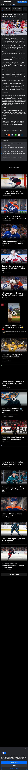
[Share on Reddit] (9, 135)
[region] (14, 758)
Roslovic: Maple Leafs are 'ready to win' (12, 515)
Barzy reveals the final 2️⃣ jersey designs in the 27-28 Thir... (12, 411)
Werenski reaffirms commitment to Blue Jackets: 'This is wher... (13, 566)
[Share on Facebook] (12, 135)
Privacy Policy (13, 759)
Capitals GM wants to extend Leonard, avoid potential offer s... (13, 268)
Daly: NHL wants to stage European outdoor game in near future (14, 154)
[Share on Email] (19, 135)
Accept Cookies (14, 762)
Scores (8, 4)
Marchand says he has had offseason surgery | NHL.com (13, 463)
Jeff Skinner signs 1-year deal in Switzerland (13, 540)
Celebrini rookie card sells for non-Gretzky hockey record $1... (13, 489)
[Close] (25, 748)
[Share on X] (6, 135)
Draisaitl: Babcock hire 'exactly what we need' (13, 151)
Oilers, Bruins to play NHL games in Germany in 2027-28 (14, 217)
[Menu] (1, 1)
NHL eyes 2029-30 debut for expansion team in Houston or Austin (13, 144)
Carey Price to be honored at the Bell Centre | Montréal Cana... (13, 384)
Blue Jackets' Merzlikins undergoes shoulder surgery (13, 192)
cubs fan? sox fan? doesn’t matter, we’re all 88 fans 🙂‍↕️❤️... (12, 327)
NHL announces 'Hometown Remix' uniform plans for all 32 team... (14, 295)
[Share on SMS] (22, 135)
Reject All (14, 765)
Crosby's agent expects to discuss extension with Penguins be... (12, 357)
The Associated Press (6, 18)
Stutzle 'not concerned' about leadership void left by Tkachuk (14, 148)
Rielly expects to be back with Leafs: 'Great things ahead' (13, 242)
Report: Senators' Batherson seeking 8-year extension (13, 438)
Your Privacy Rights (14, 768)
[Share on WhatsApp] (15, 135)
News (13, 4)
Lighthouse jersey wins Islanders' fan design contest (12, 158)
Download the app (22, 1)
